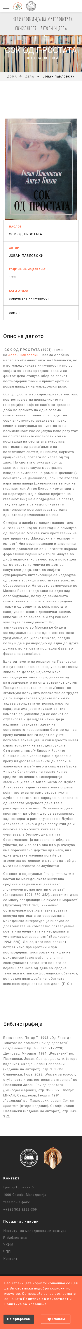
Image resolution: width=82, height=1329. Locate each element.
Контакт (10, 1259)
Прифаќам (56, 1319)
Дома (12, 76)
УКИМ (8, 1245)
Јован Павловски (23, 355)
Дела (29, 76)
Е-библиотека (15, 1238)
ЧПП (7, 1252)
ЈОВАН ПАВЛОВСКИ (26, 256)
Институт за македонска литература (34, 1231)
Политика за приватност (46, 1299)
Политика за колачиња (25, 1304)
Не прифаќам (18, 1319)
